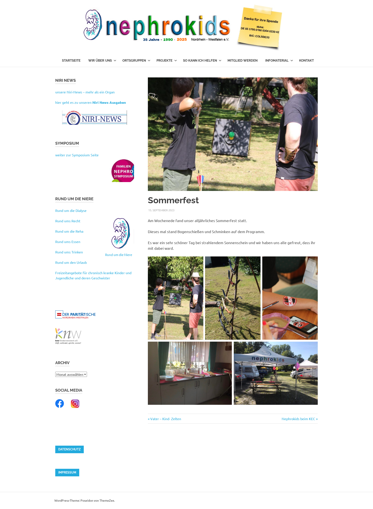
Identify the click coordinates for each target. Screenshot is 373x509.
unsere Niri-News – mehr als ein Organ (85, 92)
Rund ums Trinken (69, 252)
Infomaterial (277, 60)
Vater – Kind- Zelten (165, 418)
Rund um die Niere (118, 255)
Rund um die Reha (69, 231)
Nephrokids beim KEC (298, 418)
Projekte (164, 60)
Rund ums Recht (67, 221)
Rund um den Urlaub (71, 262)
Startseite (71, 60)
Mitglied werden (243, 60)
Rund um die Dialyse (71, 210)
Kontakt (306, 60)
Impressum (67, 472)
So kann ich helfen (200, 60)
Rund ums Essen (67, 241)
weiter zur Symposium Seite (77, 155)
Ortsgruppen (134, 60)
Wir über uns (100, 60)
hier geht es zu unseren (90, 102)
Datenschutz (69, 449)
